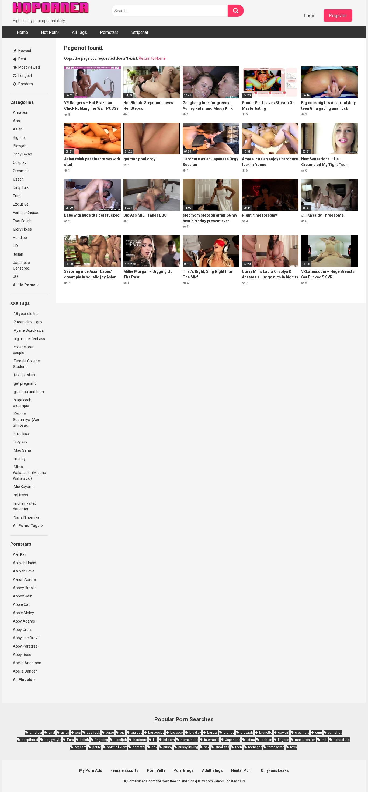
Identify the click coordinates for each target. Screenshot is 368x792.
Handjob (20, 237)
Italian (18, 254)
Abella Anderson (27, 663)
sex (206, 747)
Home (22, 32)
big (122, 732)
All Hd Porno (24, 285)
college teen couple (23, 350)
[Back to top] (350, 775)
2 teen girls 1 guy (27, 322)
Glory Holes (22, 229)
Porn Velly (156, 770)
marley (19, 459)
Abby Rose (22, 654)
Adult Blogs (212, 770)
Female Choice (25, 212)
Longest (25, 75)
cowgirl (283, 732)
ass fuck (93, 732)
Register (338, 15)
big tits (212, 732)
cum (318, 732)
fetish (84, 740)
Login (309, 15)
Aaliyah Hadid (24, 563)
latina (251, 740)
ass (78, 732)
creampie (302, 732)
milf (325, 740)
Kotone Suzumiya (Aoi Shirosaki (26, 419)
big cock (176, 732)
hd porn (169, 740)
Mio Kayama (24, 487)
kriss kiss (21, 434)
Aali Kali (19, 554)
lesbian (266, 740)
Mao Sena (23, 450)
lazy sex (20, 442)
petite (96, 747)
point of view (117, 747)
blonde (229, 732)
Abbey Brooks (25, 588)
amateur (36, 732)
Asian (18, 129)
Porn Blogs (183, 770)
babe (110, 732)
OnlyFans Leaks (275, 770)
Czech (18, 179)
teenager (255, 747)
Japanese (232, 740)
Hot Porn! (50, 32)
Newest (24, 50)
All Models (23, 679)
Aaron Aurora (24, 579)
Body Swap (22, 154)
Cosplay (19, 162)
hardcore (140, 740)
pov (154, 747)
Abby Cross (22, 629)
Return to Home (152, 58)
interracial (211, 740)
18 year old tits (26, 314)
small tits (222, 747)
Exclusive (21, 204)
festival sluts (24, 375)
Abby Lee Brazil (26, 638)
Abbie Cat (21, 604)
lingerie (283, 740)
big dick (195, 732)
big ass (136, 732)
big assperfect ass (29, 339)
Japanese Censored (21, 265)
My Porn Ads (90, 770)
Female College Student (26, 364)
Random (25, 84)
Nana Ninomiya (27, 517)
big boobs (156, 732)
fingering (101, 740)
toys (293, 747)
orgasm (80, 747)
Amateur (20, 112)
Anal (17, 121)
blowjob (247, 732)
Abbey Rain (22, 596)
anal (51, 732)
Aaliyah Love (23, 571)
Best (22, 59)
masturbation (305, 740)
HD (15, 246)
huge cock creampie (22, 403)
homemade (189, 740)
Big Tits (19, 137)
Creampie (21, 171)
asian (65, 732)
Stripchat (139, 32)
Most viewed (29, 67)
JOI (16, 276)
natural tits (342, 740)
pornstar (139, 747)
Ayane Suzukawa (28, 330)
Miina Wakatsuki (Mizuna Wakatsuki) (29, 472)
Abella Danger (25, 671)
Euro (17, 196)
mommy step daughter (25, 506)
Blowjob (19, 146)
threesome (276, 747)
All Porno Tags (26, 526)
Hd (155, 740)
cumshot (335, 732)
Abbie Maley (23, 613)
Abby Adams (24, 621)
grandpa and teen (28, 392)
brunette (265, 732)
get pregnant (24, 383)
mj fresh (20, 495)
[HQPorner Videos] (50, 9)
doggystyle (52, 740)
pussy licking (188, 747)
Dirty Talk (21, 187)
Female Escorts (124, 770)
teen (238, 747)
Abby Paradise (25, 646)
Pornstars (109, 32)
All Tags (79, 32)
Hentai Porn (241, 770)
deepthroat (30, 740)
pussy (167, 747)
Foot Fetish (22, 221)
